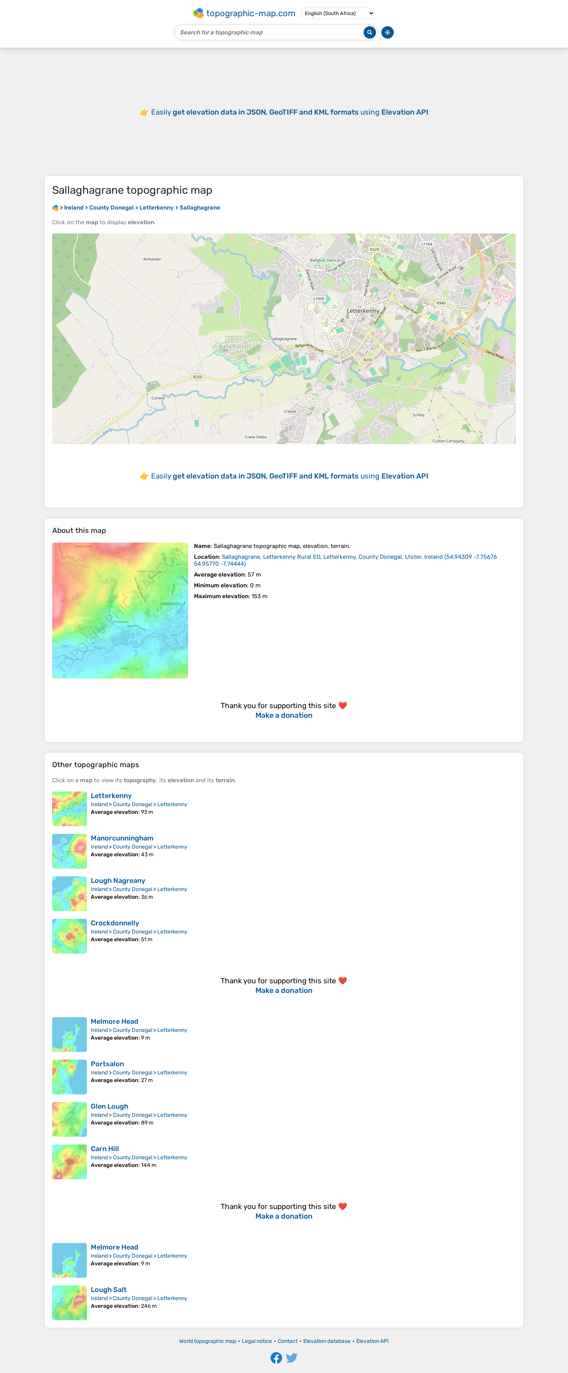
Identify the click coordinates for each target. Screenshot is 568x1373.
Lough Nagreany (118, 880)
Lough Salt (109, 1289)
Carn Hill (105, 1149)
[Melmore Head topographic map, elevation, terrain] (69, 1034)
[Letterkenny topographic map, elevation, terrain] (69, 808)
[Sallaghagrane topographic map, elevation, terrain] (120, 610)
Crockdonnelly (115, 923)
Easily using (290, 112)
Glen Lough (109, 1106)
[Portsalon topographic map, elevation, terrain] (69, 1077)
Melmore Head (114, 1021)
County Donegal (132, 804)
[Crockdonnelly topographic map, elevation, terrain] (69, 936)
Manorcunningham (122, 838)
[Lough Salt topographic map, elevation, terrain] (69, 1302)
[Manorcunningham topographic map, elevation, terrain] (69, 851)
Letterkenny (111, 795)
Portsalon (107, 1064)
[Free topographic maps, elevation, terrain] (55, 207)
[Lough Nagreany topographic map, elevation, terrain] (69, 893)
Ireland (99, 804)
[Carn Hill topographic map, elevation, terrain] (69, 1162)
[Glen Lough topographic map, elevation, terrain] (69, 1119)
